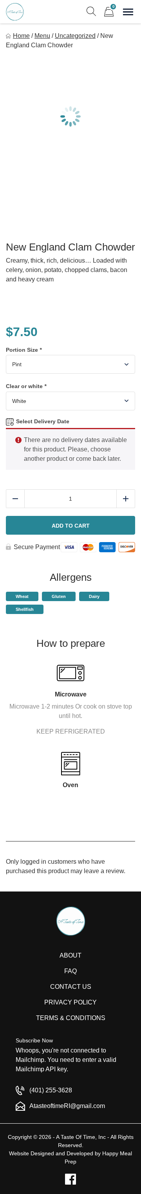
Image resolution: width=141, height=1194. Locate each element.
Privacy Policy (70, 1002)
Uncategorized (75, 35)
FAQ (70, 971)
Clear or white (26, 386)
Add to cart (71, 526)
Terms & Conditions (70, 1018)
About (70, 955)
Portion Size (24, 350)
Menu (42, 35)
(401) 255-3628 (50, 1090)
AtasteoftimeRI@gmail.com (67, 1106)
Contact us (70, 986)
